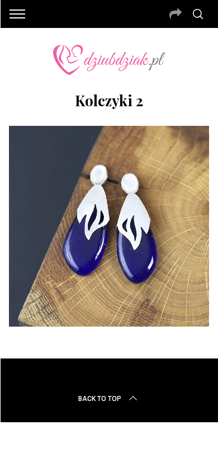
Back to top (99, 399)
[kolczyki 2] (109, 322)
